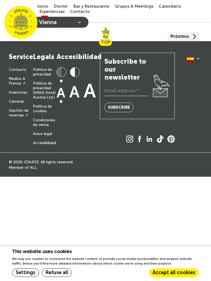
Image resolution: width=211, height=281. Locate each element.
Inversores (18, 92)
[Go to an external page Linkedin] (151, 139)
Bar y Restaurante (91, 6)
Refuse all (56, 272)
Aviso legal (42, 133)
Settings (25, 272)
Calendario (170, 6)
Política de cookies (42, 108)
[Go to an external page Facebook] (141, 139)
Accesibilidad (44, 142)
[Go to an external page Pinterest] (172, 139)
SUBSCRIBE (119, 107)
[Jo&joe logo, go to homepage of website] (20, 22)
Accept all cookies (173, 272)
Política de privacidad (42, 72)
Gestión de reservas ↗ (19, 112)
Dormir (61, 6)
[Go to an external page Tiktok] (161, 139)
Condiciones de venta (44, 122)
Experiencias (52, 11)
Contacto (80, 11)
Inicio (42, 6)
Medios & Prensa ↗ (17, 81)
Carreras (16, 101)
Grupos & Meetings (134, 6)
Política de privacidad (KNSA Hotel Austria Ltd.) (44, 90)
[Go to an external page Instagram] (131, 139)
